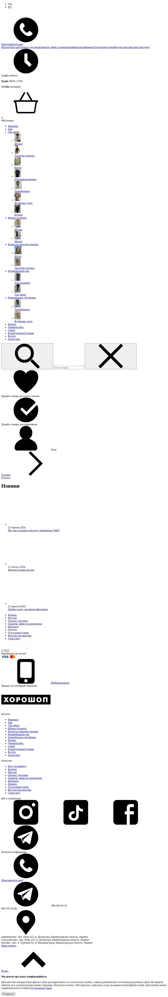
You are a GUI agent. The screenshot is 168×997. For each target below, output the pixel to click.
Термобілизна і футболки (22, 297)
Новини (88, 47)
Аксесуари (14, 339)
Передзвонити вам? (12, 44)
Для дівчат (14, 132)
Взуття (11, 336)
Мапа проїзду (8, 945)
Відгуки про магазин (125, 47)
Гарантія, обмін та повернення (56, 47)
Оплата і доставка (29, 47)
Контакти (79, 47)
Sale (10, 129)
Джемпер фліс (16, 327)
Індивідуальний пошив (21, 333)
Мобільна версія (60, 682)
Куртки (12, 324)
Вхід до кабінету (17, 766)
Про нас (14, 47)
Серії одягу (143, 47)
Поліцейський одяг (18, 271)
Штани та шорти (17, 217)
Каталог (5, 47)
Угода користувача (103, 47)
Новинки (13, 126)
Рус (10, 7)
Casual (11, 330)
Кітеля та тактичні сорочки (23, 244)
